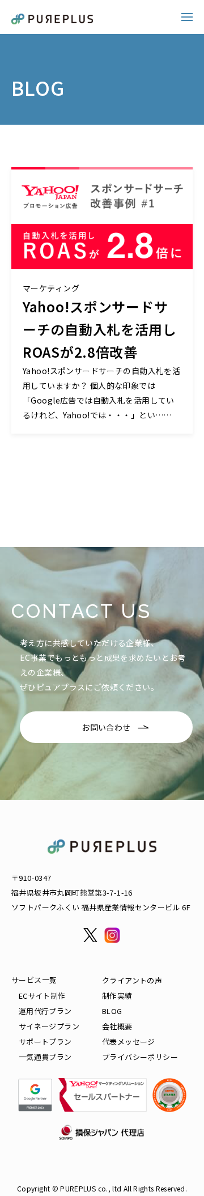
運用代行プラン (45, 1011)
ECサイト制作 (42, 995)
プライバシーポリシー (140, 1056)
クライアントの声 (132, 980)
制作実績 (117, 995)
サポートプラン (45, 1041)
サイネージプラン (49, 1026)
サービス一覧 (34, 979)
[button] (187, 17)
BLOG (112, 1011)
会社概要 (117, 1026)
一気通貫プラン (45, 1056)
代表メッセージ (128, 1041)
